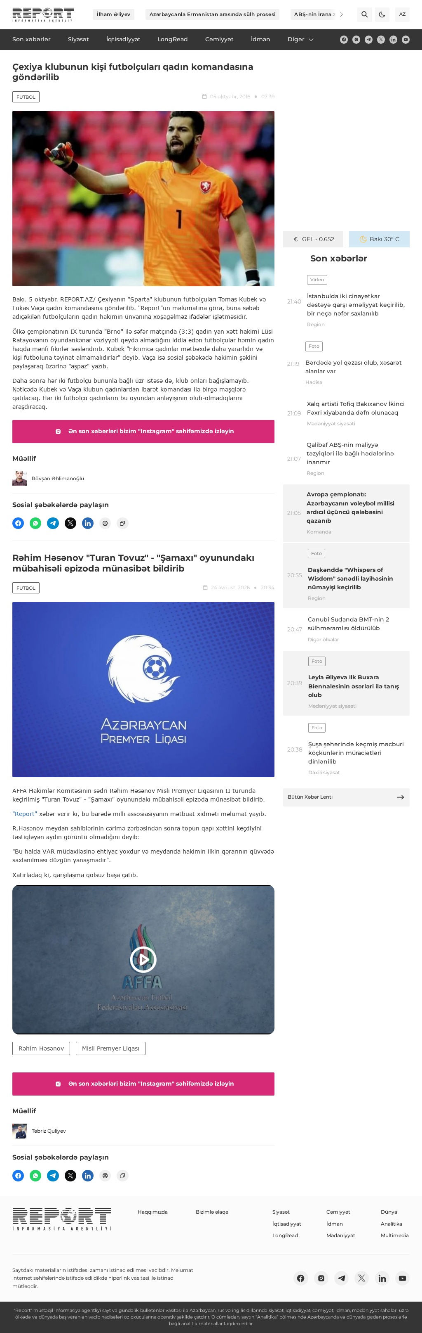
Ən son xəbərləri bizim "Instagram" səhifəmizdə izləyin (151, 431)
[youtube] (406, 39)
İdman (334, 1224)
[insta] (356, 39)
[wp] (35, 523)
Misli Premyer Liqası (110, 1048)
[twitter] (381, 39)
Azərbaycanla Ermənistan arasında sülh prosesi (213, 14)
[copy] (122, 523)
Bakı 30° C (384, 239)
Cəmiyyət (338, 1212)
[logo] (43, 14)
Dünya (389, 1212)
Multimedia (395, 1235)
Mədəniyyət (340, 1235)
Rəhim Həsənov (41, 1048)
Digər (296, 39)
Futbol (25, 97)
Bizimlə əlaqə (212, 1212)
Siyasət (281, 1212)
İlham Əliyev (114, 14)
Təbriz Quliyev (49, 1131)
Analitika (391, 1224)
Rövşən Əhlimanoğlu (58, 478)
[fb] (344, 39)
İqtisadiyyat (286, 1224)
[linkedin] (393, 39)
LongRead (285, 1235)
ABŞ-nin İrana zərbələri (325, 14)
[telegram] (369, 39)
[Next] (336, 14)
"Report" (24, 813)
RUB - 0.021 (318, 239)
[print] (105, 523)
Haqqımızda (153, 1212)
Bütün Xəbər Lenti (310, 797)
